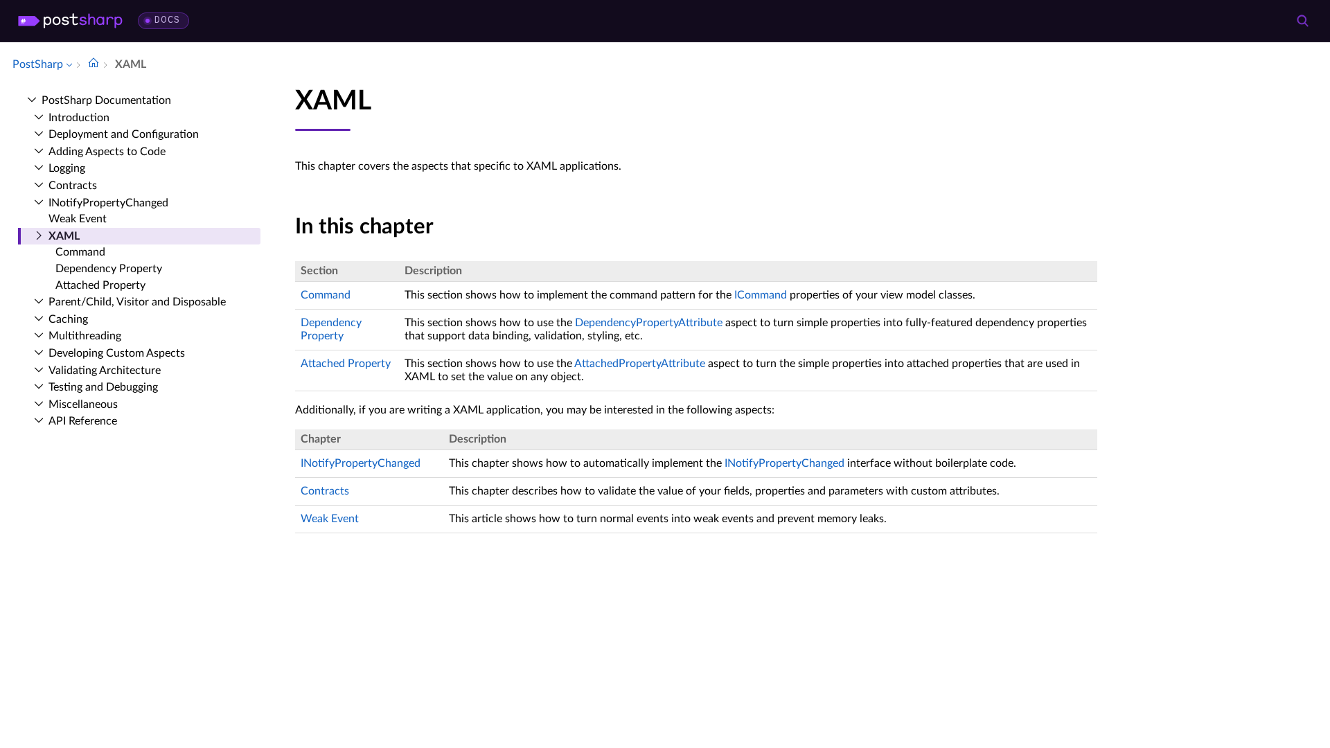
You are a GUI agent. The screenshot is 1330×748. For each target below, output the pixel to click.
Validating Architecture (104, 370)
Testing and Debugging (103, 387)
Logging (66, 168)
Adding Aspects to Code (107, 151)
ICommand (760, 295)
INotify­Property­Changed (108, 202)
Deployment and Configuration (123, 134)
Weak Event (77, 218)
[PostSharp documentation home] (93, 64)
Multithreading (84, 335)
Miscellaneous (83, 404)
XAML (64, 236)
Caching (68, 319)
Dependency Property (108, 268)
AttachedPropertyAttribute (639, 363)
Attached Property (100, 285)
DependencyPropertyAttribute (648, 322)
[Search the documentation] (1302, 21)
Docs (167, 20)
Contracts (72, 185)
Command (80, 252)
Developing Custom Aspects (116, 353)
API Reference (82, 421)
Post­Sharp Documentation (106, 100)
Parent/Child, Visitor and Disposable (137, 302)
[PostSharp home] (70, 21)
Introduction (78, 117)
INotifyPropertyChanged (360, 463)
